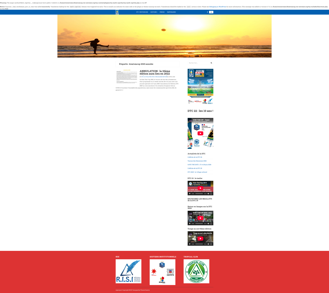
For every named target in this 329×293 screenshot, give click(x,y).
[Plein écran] (211, 193)
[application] (200, 188)
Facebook (207, 12)
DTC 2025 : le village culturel (197, 172)
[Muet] (208, 193)
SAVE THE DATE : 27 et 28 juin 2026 (199, 164)
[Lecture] (190, 193)
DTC (142, 76)
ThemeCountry (145, 290)
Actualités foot (149, 76)
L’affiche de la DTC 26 (195, 157)
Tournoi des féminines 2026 (197, 161)
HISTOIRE (154, 12)
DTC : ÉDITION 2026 (142, 12)
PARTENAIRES (171, 12)
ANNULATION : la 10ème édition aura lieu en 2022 (155, 72)
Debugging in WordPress (217, 7)
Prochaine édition (161, 76)
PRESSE (162, 12)
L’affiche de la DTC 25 (195, 168)
